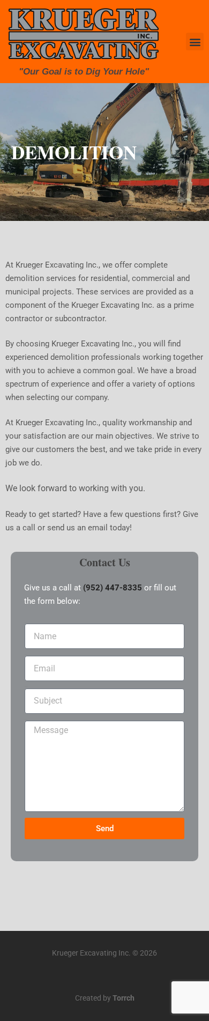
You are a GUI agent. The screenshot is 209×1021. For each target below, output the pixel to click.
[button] (195, 41)
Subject (26, 686)
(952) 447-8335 (112, 588)
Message (26, 719)
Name (26, 622)
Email (25, 654)
